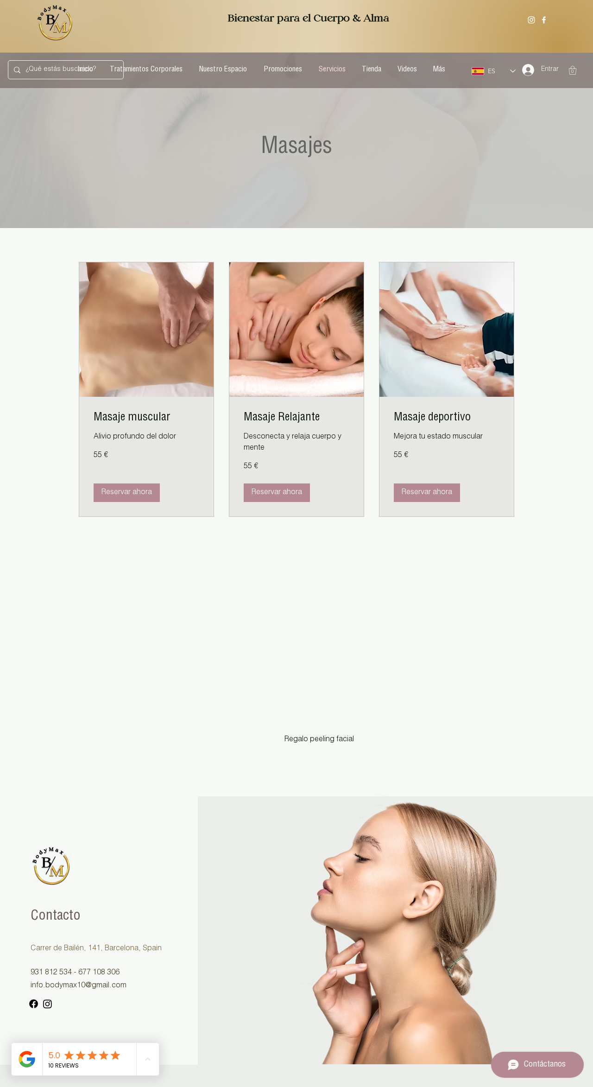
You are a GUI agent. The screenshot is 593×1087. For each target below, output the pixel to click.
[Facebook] (544, 20)
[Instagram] (531, 20)
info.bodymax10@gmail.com (78, 986)
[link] (146, 418)
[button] (572, 70)
